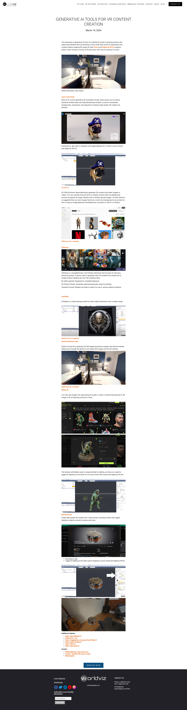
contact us (175, 4)
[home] (10, 4)
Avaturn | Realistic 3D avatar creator (78, 654)
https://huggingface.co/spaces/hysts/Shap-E (81, 640)
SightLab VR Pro (108, 47)
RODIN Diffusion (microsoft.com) (76, 652)
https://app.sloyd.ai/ (72, 646)
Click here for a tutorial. (70, 241)
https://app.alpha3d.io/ (73, 636)
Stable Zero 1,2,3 (71, 638)
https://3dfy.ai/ (70, 644)
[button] (81, 4)
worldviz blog (93, 665)
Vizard (96, 47)
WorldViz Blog (58, 682)
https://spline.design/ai (73, 642)
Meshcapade (69, 656)
